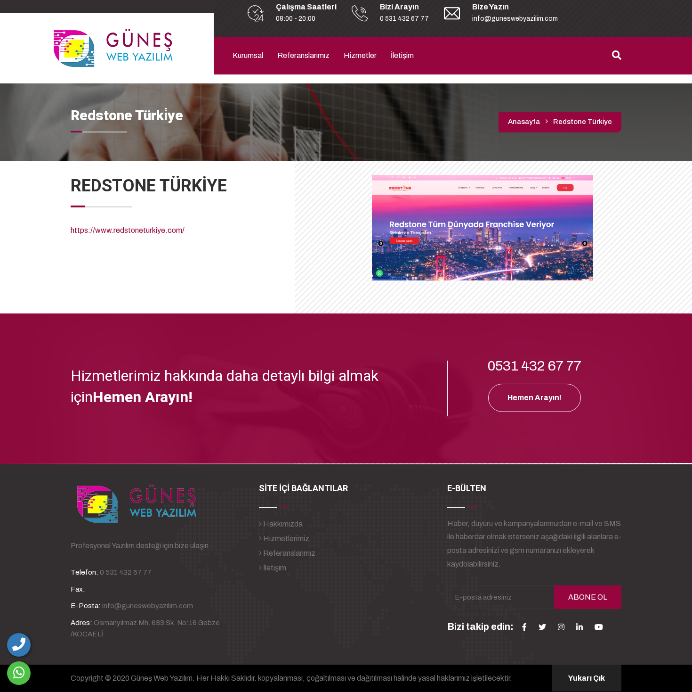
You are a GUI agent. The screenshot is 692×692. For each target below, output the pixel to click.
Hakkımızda (282, 524)
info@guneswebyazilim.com (515, 18)
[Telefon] (19, 645)
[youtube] (599, 627)
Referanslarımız (303, 55)
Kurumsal (248, 55)
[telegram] (542, 627)
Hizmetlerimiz (285, 539)
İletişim (402, 55)
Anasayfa (524, 121)
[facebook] (524, 627)
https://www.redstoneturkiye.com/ (128, 230)
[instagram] (561, 627)
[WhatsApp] (19, 673)
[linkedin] (579, 627)
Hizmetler (360, 55)
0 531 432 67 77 (404, 18)
